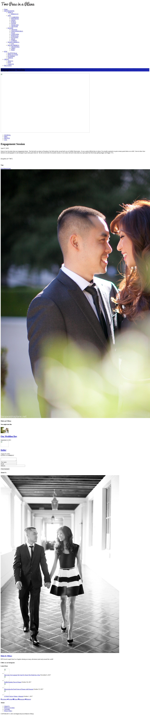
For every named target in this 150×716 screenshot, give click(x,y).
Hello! (3, 450)
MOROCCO (14, 14)
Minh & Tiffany (6, 656)
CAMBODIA (15, 17)
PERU (13, 50)
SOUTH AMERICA (13, 45)
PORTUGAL (15, 36)
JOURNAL (7, 135)
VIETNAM (14, 26)
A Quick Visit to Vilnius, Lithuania (13, 696)
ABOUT (6, 59)
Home (6, 9)
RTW (5, 51)
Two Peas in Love (6, 168)
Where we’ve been (13, 54)
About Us (10, 61)
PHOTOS (7, 138)
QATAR (13, 23)
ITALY (13, 33)
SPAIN (13, 39)
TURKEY (14, 40)
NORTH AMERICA (13, 42)
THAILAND (14, 25)
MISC (6, 136)
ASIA (9, 15)
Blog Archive (8, 65)
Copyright (7, 709)
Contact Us (11, 64)
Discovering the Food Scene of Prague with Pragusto (18, 689)
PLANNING (11, 56)
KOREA (13, 22)
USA (12, 43)
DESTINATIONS (9, 11)
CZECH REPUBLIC (17, 31)
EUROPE (10, 28)
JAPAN (13, 20)
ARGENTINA (15, 47)
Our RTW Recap (12, 53)
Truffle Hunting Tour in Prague (12, 682)
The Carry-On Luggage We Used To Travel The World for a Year (22, 675)
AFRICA (10, 12)
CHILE (13, 48)
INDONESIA (15, 18)
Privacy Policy (8, 711)
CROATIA (14, 29)
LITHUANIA (15, 34)
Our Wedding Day (9, 436)
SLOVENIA (14, 37)
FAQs (9, 62)
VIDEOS (10, 58)
